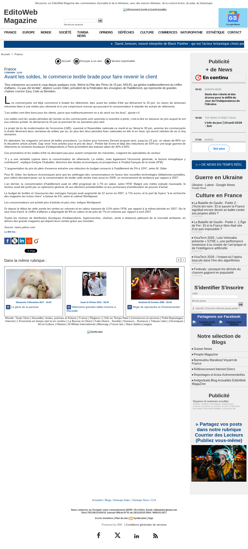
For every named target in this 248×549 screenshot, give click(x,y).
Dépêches (126, 32)
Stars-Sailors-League (139, 324)
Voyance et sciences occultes (211, 401)
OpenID (200, 308)
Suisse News (203, 348)
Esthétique (215, 32)
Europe (28, 32)
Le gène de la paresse (24, 306)
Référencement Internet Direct (214, 369)
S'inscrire (210, 308)
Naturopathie (191, 32)
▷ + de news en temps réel (219, 164)
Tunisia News (82, 34)
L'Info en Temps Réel (115, 317)
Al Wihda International (81, 324)
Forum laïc (117, 324)
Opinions (106, 32)
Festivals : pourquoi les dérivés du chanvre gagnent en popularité (216, 270)
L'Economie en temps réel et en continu (41, 321)
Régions (95, 317)
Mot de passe (199, 301)
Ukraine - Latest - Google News (213, 185)
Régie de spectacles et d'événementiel (156, 306)
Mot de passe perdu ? (228, 308)
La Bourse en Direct (80, 321)
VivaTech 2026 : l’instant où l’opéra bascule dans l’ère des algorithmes (217, 258)
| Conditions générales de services (145, 524)
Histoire (61, 324)
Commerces (167, 32)
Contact (234, 32)
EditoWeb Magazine (21, 16)
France (10, 32)
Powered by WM (112, 524)
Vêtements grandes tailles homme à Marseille (91, 308)
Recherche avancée (73, 24)
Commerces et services (145, 317)
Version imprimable (123, 61)
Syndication (139, 518)
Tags (150, 518)
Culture (147, 32)
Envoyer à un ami (90, 61)
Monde (46, 32)
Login (195, 293)
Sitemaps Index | (122, 500)
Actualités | (98, 500)
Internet (10, 321)
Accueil (5, 54)
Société (65, 32)
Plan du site (121, 518)
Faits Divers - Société (108, 321)
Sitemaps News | (141, 500)
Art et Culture (46, 324)
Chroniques (176, 321)
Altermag (102, 324)
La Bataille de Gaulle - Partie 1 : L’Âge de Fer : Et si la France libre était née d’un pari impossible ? (219, 225)
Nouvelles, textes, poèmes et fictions (54, 317)
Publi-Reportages (172, 317)
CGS (153, 500)
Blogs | (108, 500)
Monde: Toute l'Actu (17, 317)
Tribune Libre (159, 321)
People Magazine (206, 354)
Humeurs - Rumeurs (135, 321)
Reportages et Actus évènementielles (219, 374)
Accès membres (104, 518)
